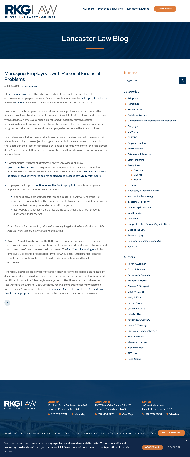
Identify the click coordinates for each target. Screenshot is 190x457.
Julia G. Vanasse (136, 308)
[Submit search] (182, 80)
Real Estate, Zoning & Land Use (144, 240)
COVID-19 (133, 131)
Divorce (138, 174)
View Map (80, 414)
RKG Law (133, 353)
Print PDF (132, 72)
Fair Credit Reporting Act (81, 249)
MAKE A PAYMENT (171, 433)
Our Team (88, 8)
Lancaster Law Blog (138, 8)
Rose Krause (134, 359)
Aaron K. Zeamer (137, 263)
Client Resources (165, 8)
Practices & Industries (110, 8)
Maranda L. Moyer (138, 342)
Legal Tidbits (134, 213)
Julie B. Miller (134, 314)
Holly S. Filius (134, 297)
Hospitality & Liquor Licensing (143, 190)
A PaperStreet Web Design (141, 433)
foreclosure (100, 98)
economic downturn (21, 93)
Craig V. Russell (136, 291)
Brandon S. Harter (137, 280)
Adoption (133, 98)
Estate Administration (139, 154)
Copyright (133, 126)
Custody (138, 170)
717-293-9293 (59, 414)
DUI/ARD (133, 137)
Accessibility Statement (108, 433)
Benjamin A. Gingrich (139, 275)
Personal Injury (135, 235)
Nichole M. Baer (136, 347)
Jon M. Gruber (135, 303)
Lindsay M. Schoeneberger (142, 331)
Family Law (134, 165)
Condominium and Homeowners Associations (152, 120)
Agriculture (134, 103)
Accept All (152, 447)
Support (138, 179)
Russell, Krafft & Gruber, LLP (30, 433)
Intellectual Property (139, 201)
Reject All (175, 447)
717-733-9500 (153, 414)
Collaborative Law (137, 115)
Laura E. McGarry (137, 325)
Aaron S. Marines (137, 269)
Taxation (132, 246)
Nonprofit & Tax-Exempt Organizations (148, 224)
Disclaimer (83, 433)
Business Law (135, 109)
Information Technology (140, 196)
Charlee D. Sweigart (138, 286)
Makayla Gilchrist (137, 336)
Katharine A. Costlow (139, 319)
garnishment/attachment (22, 167)
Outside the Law (136, 229)
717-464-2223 (106, 414)
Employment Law (137, 143)
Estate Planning (136, 159)
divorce (19, 102)
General (132, 185)
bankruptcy (86, 98)
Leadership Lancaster (139, 207)
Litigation (133, 218)
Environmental (135, 148)
